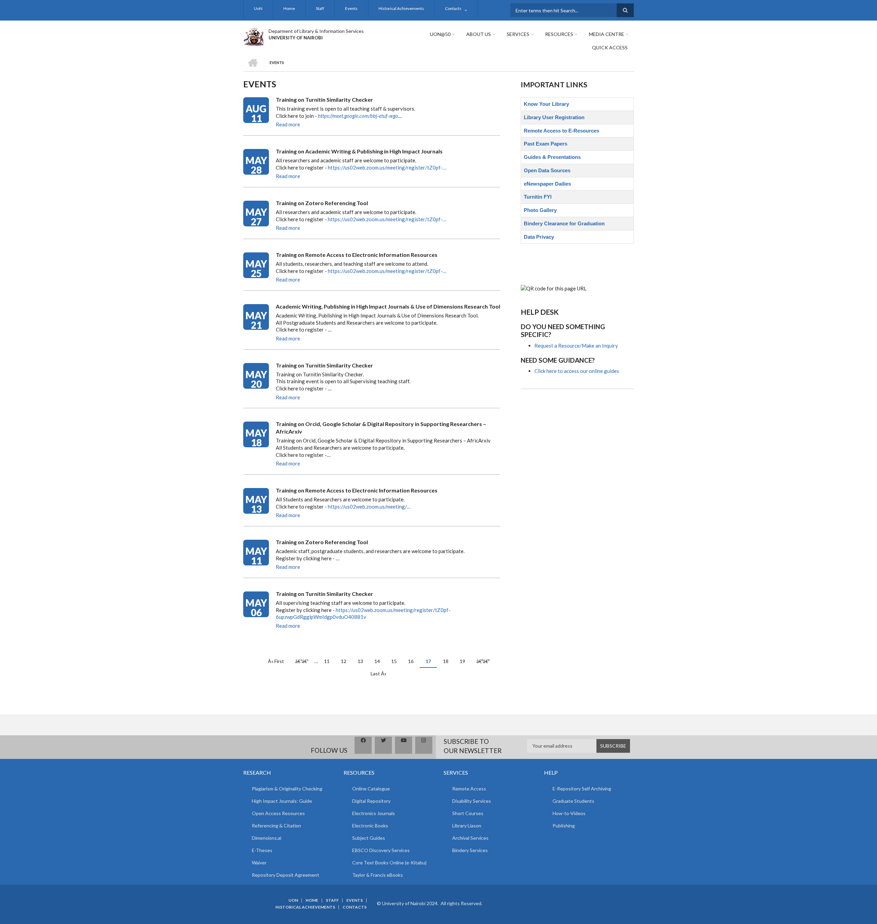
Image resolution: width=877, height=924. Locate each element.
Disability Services (471, 801)
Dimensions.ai (266, 838)
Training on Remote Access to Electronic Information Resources (356, 254)
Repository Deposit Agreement (285, 875)
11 (329, 661)
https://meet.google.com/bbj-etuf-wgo (358, 116)
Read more (288, 124)
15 (396, 661)
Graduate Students (573, 801)
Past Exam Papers (545, 144)
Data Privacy (539, 237)
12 (346, 661)
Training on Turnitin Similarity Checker (324, 99)
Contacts (453, 8)
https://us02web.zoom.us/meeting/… (369, 506)
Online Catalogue (371, 788)
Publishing (564, 825)
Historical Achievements (401, 8)
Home (289, 8)
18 (448, 661)
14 (379, 661)
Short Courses (467, 813)
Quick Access (610, 47)
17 (431, 663)
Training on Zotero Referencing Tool (322, 203)
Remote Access (469, 788)
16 (413, 661)
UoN (258, 8)
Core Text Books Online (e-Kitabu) (389, 862)
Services (518, 34)
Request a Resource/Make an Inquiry (576, 345)
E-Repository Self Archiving (582, 788)
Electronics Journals (373, 813)
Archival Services (470, 838)
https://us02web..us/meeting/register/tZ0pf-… (387, 167)
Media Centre (606, 34)
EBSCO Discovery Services (381, 850)
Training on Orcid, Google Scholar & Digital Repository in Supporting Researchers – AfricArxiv (381, 428)
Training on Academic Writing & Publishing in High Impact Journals (359, 151)
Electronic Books (370, 825)
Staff (320, 8)
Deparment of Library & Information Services (316, 31)
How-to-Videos (569, 813)
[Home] (253, 36)
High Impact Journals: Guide (282, 801)
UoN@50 (440, 34)
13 (363, 661)
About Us (478, 34)
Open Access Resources (278, 813)
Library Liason (466, 825)
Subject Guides (368, 838)
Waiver (259, 862)
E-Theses (262, 850)
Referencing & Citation (276, 825)
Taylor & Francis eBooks (377, 875)
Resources (559, 34)
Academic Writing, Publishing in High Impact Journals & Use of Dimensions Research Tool (388, 306)
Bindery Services (470, 850)
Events (351, 8)
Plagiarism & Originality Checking (287, 788)
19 (465, 661)
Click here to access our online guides (576, 371)
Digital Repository (371, 801)
